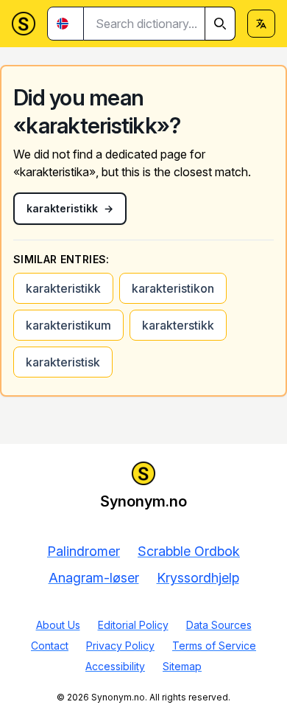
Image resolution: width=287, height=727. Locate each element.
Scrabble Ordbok (189, 551)
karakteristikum (68, 325)
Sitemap (182, 666)
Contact (49, 645)
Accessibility (115, 666)
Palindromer (83, 551)
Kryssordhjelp (198, 577)
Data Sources (219, 625)
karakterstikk (178, 325)
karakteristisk (63, 362)
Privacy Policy (120, 645)
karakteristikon (173, 288)
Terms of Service (214, 645)
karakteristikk (63, 288)
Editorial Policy (133, 625)
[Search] (220, 24)
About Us (58, 625)
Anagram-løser (94, 577)
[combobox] (159, 24)
